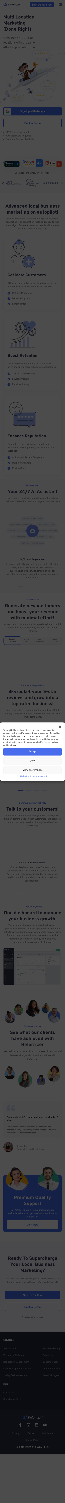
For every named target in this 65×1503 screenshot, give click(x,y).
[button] (60, 726)
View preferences (32, 770)
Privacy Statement (38, 776)
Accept (32, 751)
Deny (33, 761)
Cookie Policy (22, 776)
